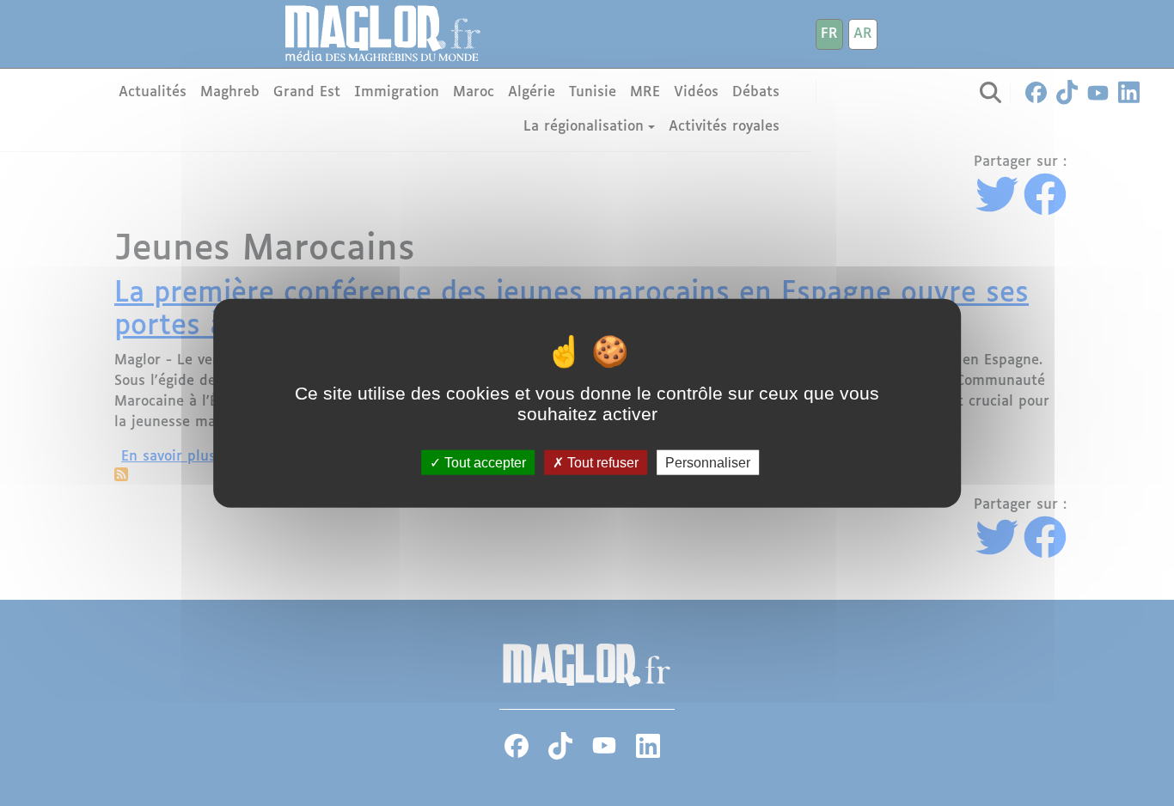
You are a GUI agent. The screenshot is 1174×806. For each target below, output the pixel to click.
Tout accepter (483, 462)
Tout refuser (601, 462)
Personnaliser (707, 462)
